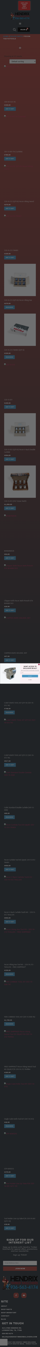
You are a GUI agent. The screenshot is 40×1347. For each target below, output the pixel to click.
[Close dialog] (39, 664)
